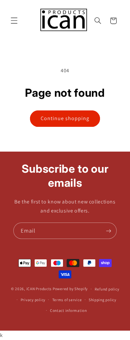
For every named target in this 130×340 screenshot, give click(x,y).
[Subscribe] (108, 231)
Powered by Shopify (70, 288)
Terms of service (67, 299)
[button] (14, 20)
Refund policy (107, 288)
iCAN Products (39, 288)
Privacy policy (33, 299)
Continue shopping (65, 118)
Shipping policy (102, 299)
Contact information (68, 310)
